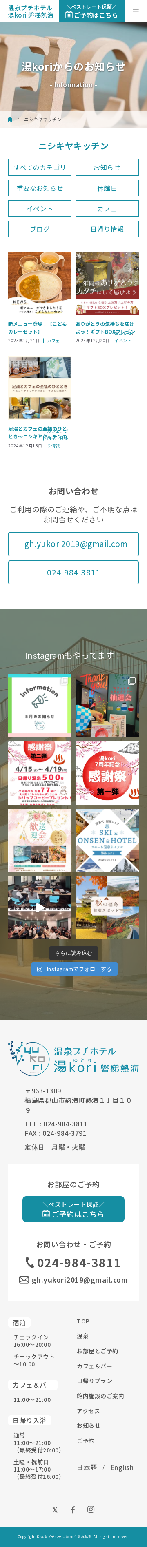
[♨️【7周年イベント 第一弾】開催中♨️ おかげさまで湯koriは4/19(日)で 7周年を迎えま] (107, 773)
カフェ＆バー (94, 1366)
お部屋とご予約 (97, 1351)
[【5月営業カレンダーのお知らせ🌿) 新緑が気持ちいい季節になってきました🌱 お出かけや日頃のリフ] (39, 705)
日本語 (87, 1467)
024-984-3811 (73, 572)
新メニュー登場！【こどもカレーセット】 (37, 327)
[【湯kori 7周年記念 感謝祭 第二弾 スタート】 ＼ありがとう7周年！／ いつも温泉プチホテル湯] (39, 773)
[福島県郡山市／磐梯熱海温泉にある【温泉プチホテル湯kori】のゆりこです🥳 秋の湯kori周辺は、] (107, 907)
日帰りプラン (94, 1381)
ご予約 (86, 1440)
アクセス (88, 1411)
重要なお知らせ (40, 188)
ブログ (40, 229)
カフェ (107, 208)
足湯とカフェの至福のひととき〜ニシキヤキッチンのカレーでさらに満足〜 (37, 432)
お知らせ (107, 167)
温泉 (83, 1336)
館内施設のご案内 (100, 1396)
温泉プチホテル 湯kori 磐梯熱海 (30, 11)
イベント (40, 208)
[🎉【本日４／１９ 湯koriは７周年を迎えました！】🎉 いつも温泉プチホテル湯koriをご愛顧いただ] (107, 705)
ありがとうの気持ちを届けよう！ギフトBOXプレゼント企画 (105, 327)
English (122, 1467)
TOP (83, 1321)
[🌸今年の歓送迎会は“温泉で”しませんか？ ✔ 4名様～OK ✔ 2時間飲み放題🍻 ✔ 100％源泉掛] (39, 840)
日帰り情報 (107, 229)
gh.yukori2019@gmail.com (76, 543)
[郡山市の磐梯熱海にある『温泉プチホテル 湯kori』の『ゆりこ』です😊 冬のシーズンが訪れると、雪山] (107, 840)
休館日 (107, 188)
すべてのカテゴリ (40, 167)
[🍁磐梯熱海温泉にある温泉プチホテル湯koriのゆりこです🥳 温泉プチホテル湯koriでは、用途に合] (39, 907)
